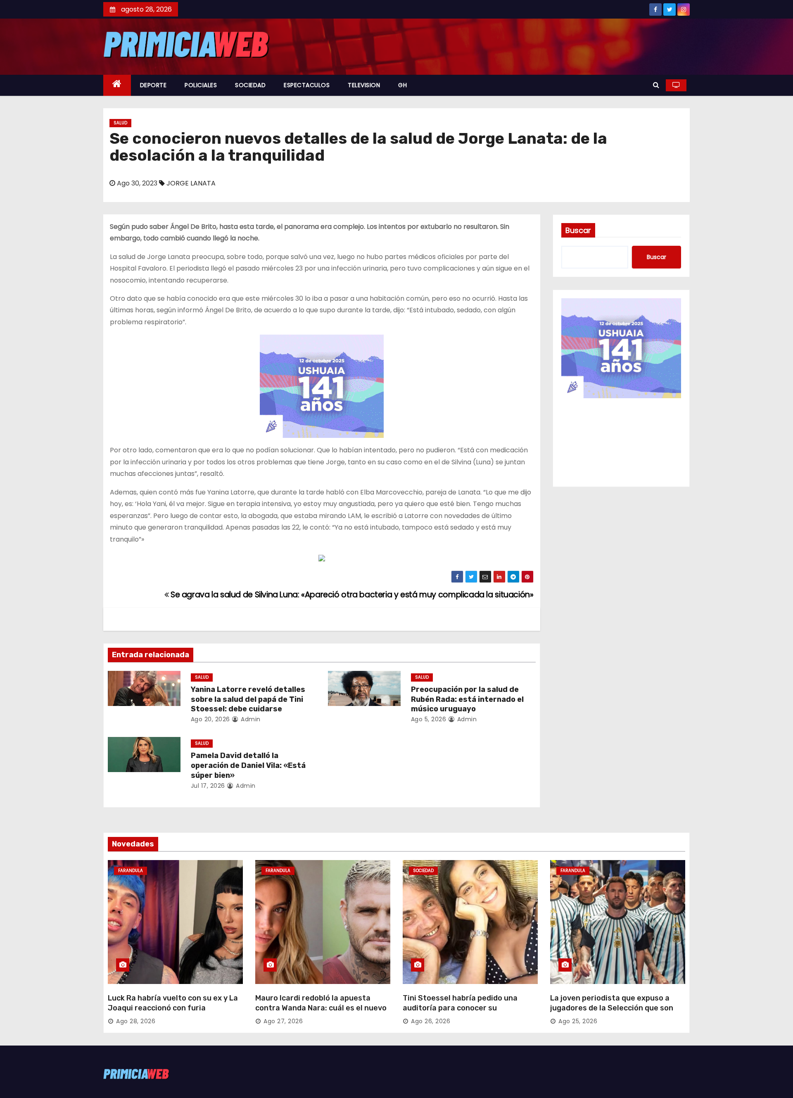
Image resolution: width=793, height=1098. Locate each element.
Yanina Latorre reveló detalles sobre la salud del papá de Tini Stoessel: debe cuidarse (248, 699)
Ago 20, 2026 (210, 719)
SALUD (120, 123)
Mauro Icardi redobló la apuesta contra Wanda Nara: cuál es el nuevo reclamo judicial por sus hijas (321, 1007)
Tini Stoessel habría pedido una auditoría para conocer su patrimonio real (460, 1007)
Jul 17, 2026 (208, 786)
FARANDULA (130, 870)
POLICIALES (201, 85)
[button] (656, 85)
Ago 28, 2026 (135, 1021)
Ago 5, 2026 (428, 719)
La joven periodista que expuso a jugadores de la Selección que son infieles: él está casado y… (611, 1007)
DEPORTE (153, 85)
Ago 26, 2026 (430, 1021)
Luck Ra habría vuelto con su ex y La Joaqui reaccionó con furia (173, 1002)
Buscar (578, 230)
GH (402, 85)
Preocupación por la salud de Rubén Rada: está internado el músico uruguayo (467, 699)
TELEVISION (364, 85)
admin (250, 719)
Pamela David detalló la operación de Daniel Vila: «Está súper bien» (248, 765)
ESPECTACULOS (307, 85)
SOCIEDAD (250, 85)
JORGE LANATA (191, 183)
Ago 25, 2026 (577, 1021)
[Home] (117, 85)
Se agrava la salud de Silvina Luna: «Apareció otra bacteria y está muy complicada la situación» (351, 594)
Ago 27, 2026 (283, 1021)
